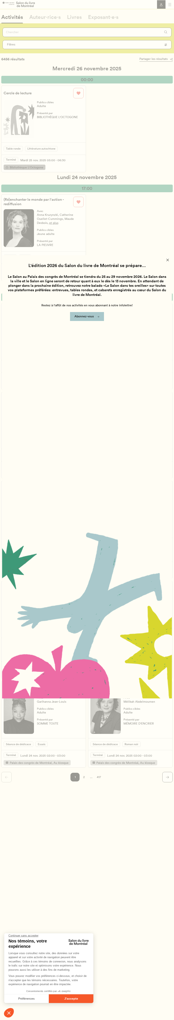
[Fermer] (167, 259)
